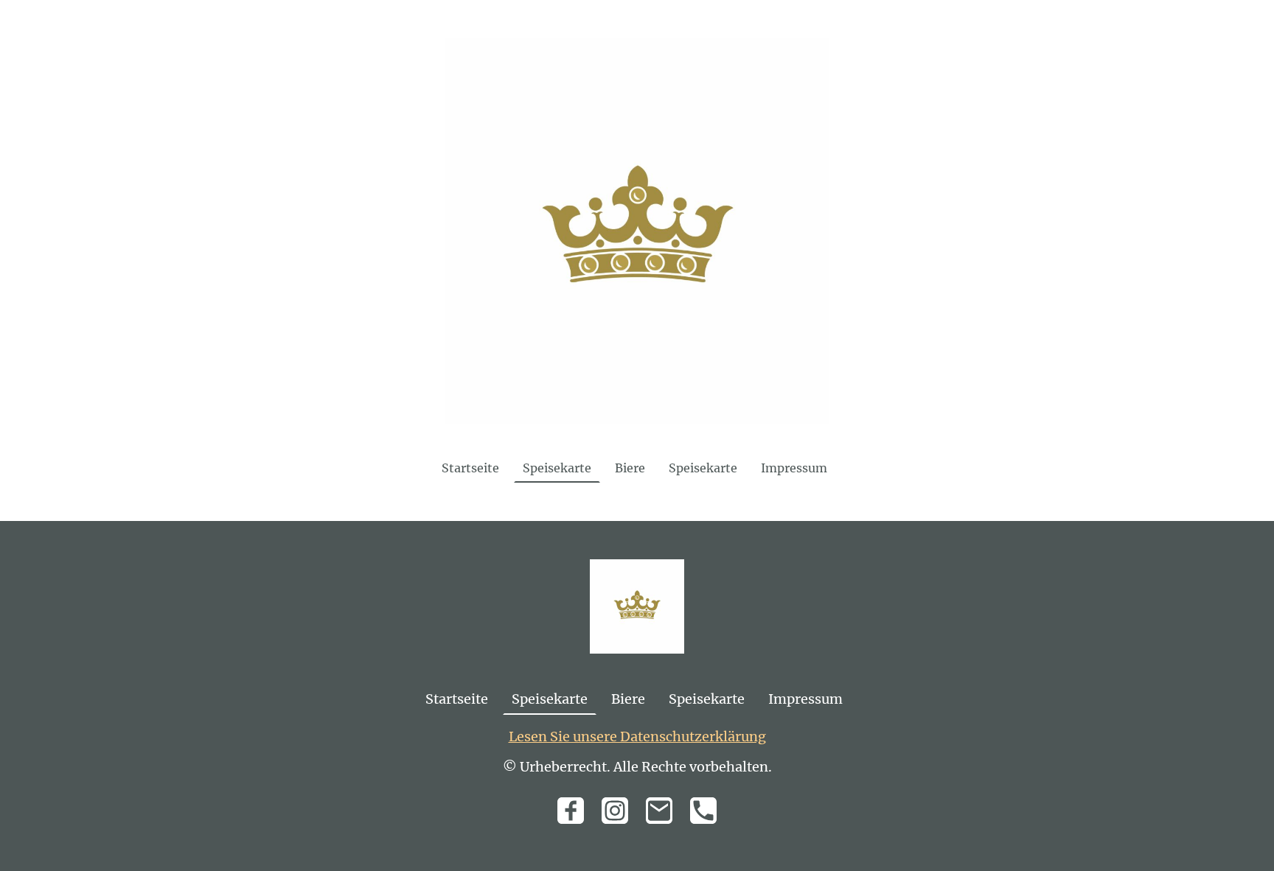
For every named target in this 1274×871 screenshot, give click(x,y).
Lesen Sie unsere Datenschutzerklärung (637, 736)
